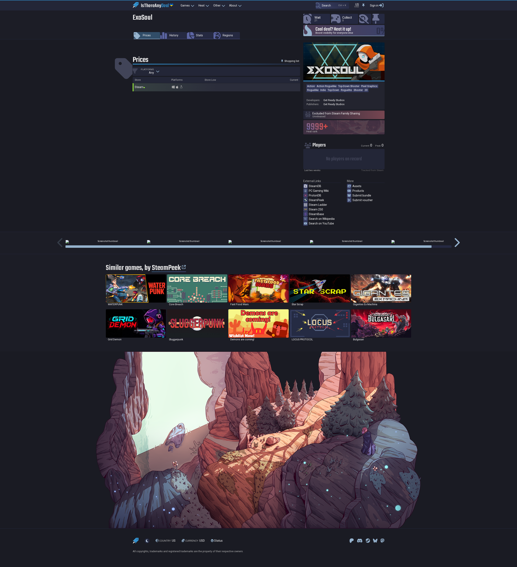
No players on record (344, 159)
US (167, 540)
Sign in (374, 5)
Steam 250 (316, 209)
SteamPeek (316, 200)
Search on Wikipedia (322, 218)
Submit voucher (362, 200)
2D (366, 90)
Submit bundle (361, 195)
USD (195, 540)
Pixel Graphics (369, 86)
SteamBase (316, 214)
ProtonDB (315, 195)
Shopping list (291, 61)
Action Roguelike (326, 86)
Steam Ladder (318, 204)
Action (311, 86)
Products (358, 190)
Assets (356, 186)
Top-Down (333, 90)
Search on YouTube (321, 223)
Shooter (358, 90)
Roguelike (313, 90)
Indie (323, 90)
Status (218, 540)
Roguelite (346, 90)
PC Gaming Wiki (319, 190)
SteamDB (315, 186)
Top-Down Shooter (348, 86)
